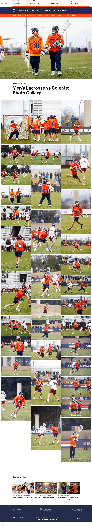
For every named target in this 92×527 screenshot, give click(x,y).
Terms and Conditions (54, 517)
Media (42, 10)
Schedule (40, 15)
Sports (21, 10)
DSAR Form (62, 517)
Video (26, 10)
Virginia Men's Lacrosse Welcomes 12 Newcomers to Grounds (23, 498)
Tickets (54, 10)
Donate (64, 10)
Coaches (32, 15)
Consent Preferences (43, 517)
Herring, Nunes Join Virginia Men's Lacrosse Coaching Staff (68, 498)
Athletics (32, 10)
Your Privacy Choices (43, 519)
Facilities (60, 15)
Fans (37, 10)
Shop (59, 10)
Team (26, 15)
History (67, 15)
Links (22, 6)
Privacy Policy (34, 517)
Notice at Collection (53, 519)
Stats (47, 15)
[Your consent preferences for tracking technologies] (2, 525)
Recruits (48, 10)
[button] (91, 3)
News (53, 15)
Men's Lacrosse (16, 495)
